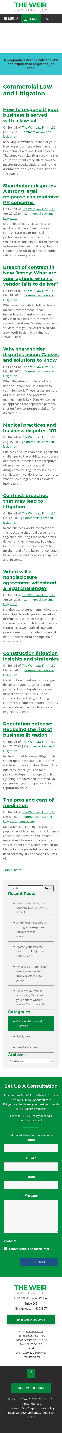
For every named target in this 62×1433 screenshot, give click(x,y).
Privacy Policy (46, 1408)
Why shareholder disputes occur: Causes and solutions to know (31, 354)
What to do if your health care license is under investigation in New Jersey (31, 973)
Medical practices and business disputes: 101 (29, 427)
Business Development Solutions (29, 1412)
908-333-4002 (23, 1116)
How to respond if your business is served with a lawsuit (31, 115)
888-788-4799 (36, 1335)
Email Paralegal (31, 1356)
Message (31, 1195)
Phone (31, 1177)
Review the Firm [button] (31, 1388)
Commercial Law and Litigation (29, 1024)
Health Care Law (26, 1047)
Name (31, 1140)
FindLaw (31, 1417)
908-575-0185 (39, 1339)
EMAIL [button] (33, 19)
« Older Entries (12, 870)
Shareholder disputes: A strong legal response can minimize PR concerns (31, 194)
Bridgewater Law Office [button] (31, 1319)
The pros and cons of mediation (28, 802)
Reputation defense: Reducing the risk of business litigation (27, 729)
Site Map (28, 1408)
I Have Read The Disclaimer (30, 1248)
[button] (10, 17)
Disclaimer (10, 1240)
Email (31, 1158)
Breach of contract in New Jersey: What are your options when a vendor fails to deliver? (31, 275)
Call (53, 19)
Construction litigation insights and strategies (31, 656)
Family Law (26, 821)
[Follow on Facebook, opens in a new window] (31, 1373)
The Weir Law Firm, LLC (38, 127)
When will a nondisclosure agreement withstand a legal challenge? (29, 580)
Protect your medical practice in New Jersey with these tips (30, 951)
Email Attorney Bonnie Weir (31, 1352)
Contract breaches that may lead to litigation (25, 501)
